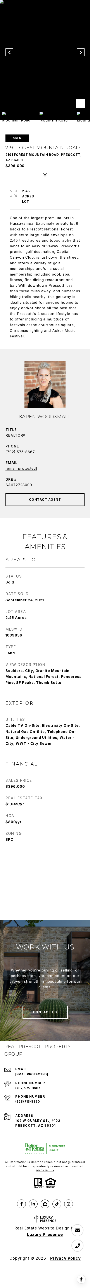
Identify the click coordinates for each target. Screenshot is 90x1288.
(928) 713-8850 (27, 1101)
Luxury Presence (45, 1234)
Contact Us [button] (45, 1012)
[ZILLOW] (45, 1204)
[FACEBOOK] (21, 1204)
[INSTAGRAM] (68, 1204)
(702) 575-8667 (20, 452)
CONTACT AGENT (45, 499)
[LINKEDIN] (33, 1204)
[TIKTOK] (56, 1204)
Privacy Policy (65, 1258)
